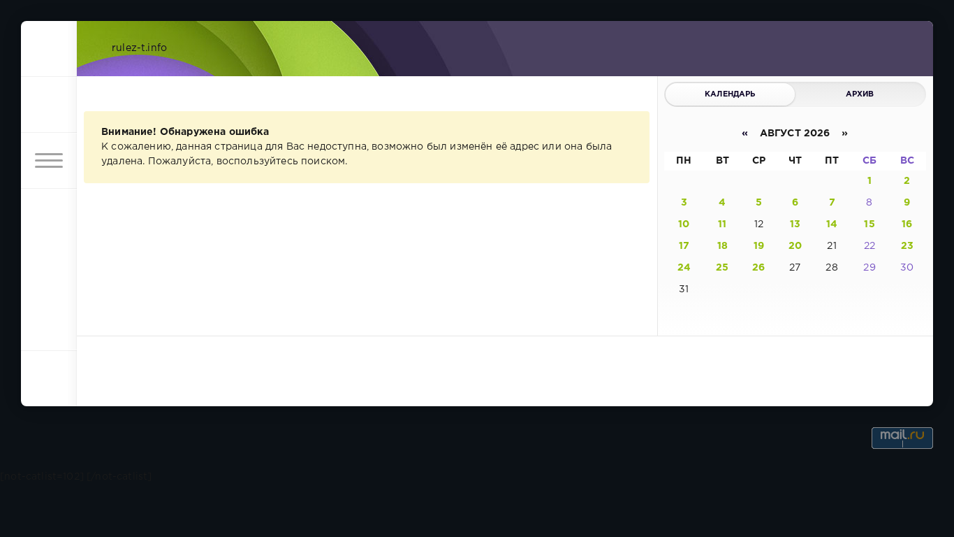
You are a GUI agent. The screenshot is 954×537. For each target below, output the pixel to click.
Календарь (730, 94)
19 (759, 246)
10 (683, 224)
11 (722, 224)
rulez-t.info (139, 48)
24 (684, 268)
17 (684, 246)
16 (907, 224)
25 (722, 268)
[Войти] (49, 105)
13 (795, 224)
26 (758, 268)
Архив (860, 94)
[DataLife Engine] (49, 49)
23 (907, 246)
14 (831, 224)
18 (722, 246)
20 (795, 246)
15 (869, 224)
